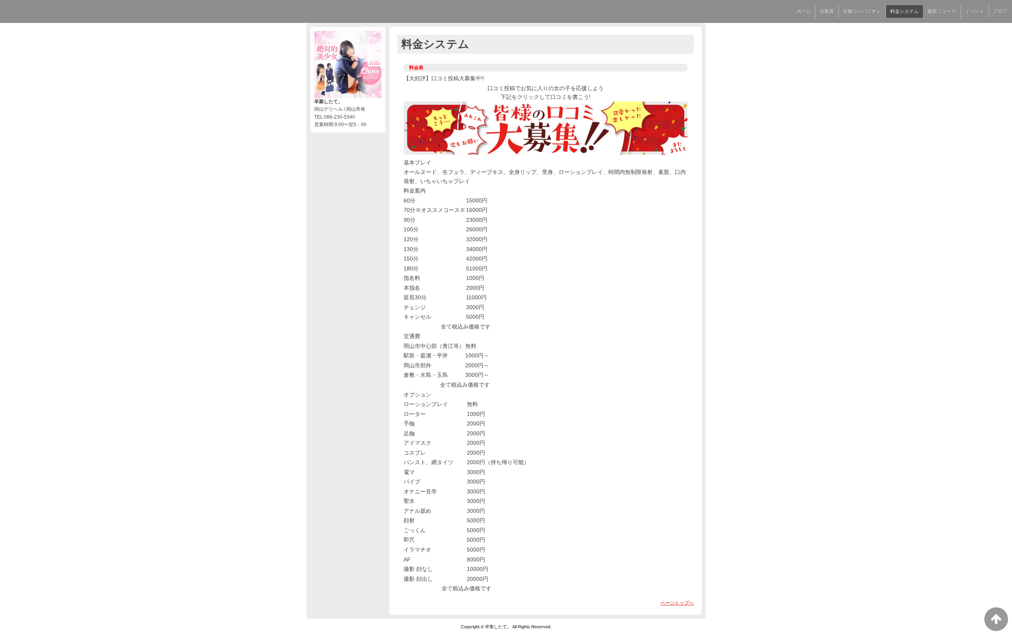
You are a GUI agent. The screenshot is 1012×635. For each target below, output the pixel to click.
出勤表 (827, 11)
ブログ (1000, 11)
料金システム (904, 11)
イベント (974, 11)
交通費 (412, 336)
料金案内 (415, 190)
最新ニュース (942, 11)
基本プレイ (417, 162)
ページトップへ (677, 603)
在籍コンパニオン (862, 11)
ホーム (804, 11)
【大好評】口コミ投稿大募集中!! (444, 78)
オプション (417, 394)
